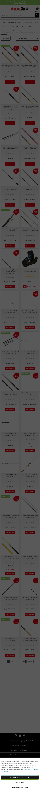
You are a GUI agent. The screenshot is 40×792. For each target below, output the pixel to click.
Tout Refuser (20, 782)
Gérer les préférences (20, 787)
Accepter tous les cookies (20, 777)
